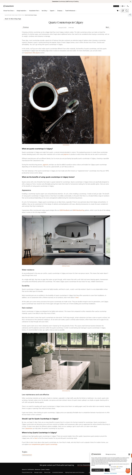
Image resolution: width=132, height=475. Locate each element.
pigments (45, 164)
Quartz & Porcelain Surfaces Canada (11, 15)
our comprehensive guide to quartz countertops (43, 444)
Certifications (30, 469)
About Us (24, 469)
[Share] (130, 14)
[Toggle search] (126, 10)
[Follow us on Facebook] (89, 472)
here (77, 297)
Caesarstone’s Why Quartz (32, 53)
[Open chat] (128, 471)
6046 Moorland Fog (78, 210)
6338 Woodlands (66, 144)
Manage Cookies (38, 472)
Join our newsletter (83, 465)
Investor (48, 469)
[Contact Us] (128, 6)
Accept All (97, 470)
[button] (129, 454)
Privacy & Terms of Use (27, 472)
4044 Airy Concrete (66, 266)
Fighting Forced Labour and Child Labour (74, 472)
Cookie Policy (106, 473)
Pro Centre (116, 6)
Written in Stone (21, 15)
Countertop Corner (27, 455)
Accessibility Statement (57, 472)
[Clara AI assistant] (123, 10)
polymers (66, 154)
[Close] (110, 465)
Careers (43, 469)
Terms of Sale (47, 472)
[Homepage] (8, 6)
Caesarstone (28, 428)
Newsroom (37, 469)
